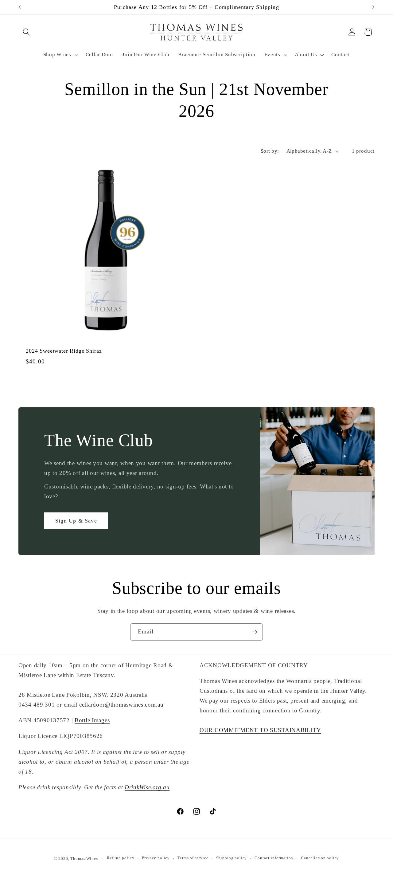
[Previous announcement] (19, 7)
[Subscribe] (254, 632)
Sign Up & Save (76, 521)
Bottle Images (92, 720)
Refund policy (120, 858)
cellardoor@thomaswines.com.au (121, 704)
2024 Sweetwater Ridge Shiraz (64, 351)
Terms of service (192, 858)
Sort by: (270, 151)
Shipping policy (231, 858)
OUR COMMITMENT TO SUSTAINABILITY (260, 730)
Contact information (274, 858)
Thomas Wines (84, 858)
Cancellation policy (320, 858)
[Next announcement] (373, 7)
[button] (26, 32)
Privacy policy (156, 858)
